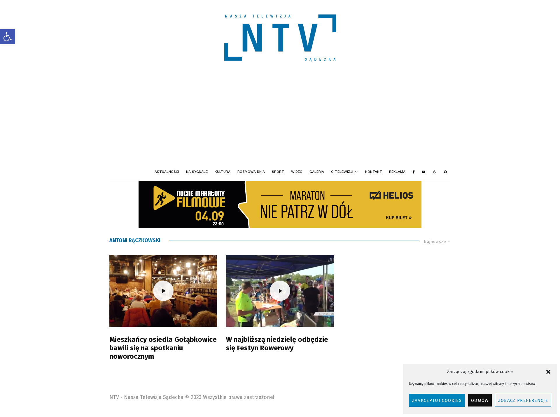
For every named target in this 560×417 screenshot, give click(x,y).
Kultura (222, 172)
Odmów (480, 400)
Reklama (397, 172)
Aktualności (167, 172)
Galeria (316, 172)
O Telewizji (342, 172)
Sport (278, 172)
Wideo (296, 172)
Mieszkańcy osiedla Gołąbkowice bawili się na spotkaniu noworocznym (163, 347)
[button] (7, 36)
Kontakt (373, 172)
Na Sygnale (197, 172)
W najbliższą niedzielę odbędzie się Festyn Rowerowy (277, 343)
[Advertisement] (280, 119)
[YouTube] (423, 172)
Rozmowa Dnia (251, 172)
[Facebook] (413, 172)
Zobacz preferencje (523, 400)
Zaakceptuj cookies (437, 400)
